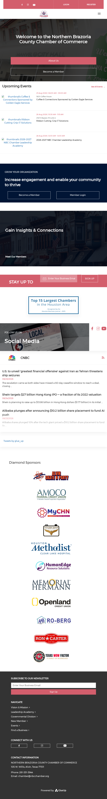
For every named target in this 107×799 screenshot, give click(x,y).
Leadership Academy (22, 712)
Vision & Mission (19, 707)
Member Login (78, 195)
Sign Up (89, 278)
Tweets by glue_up (13, 441)
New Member (18, 721)
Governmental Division (23, 716)
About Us (53, 60)
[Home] (43, 14)
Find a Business (19, 730)
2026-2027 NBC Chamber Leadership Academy (59, 140)
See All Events (97, 87)
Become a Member (53, 71)
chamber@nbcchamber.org (33, 776)
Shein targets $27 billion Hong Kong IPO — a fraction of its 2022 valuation (51, 394)
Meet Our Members (15, 256)
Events (14, 725)
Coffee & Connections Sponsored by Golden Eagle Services (64, 99)
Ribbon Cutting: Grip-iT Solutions (52, 121)
